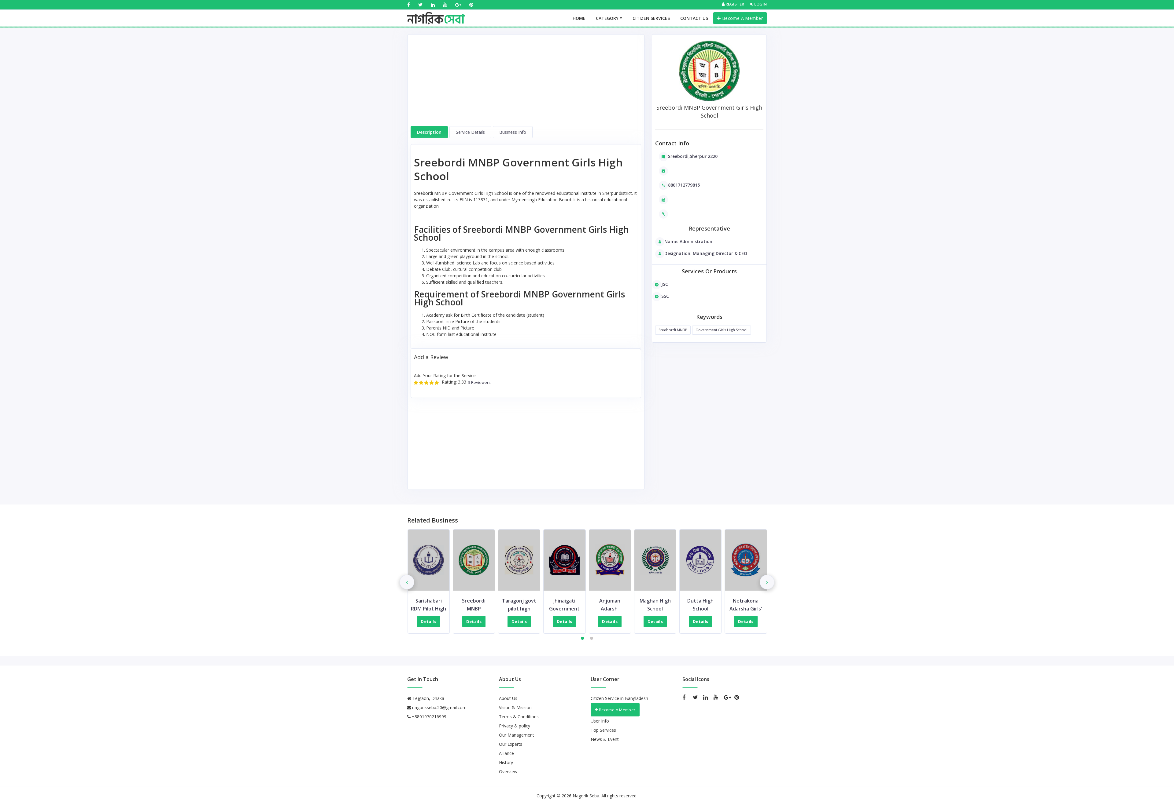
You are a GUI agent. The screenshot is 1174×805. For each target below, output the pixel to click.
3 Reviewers (478, 382)
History (506, 762)
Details (429, 621)
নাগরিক (435, 14)
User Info (600, 721)
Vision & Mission (515, 707)
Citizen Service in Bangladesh (619, 698)
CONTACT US (694, 18)
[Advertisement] (526, 83)
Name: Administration (688, 241)
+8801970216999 (428, 716)
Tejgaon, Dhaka (427, 698)
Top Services (603, 730)
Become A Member (742, 18)
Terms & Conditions (519, 716)
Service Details (470, 132)
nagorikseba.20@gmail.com (439, 707)
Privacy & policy (514, 726)
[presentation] (407, 582)
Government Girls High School (722, 330)
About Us (508, 698)
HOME (579, 18)
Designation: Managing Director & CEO (705, 253)
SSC (665, 296)
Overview (508, 771)
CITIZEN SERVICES (651, 18)
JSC (664, 284)
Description (429, 132)
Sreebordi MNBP (673, 330)
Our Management (516, 735)
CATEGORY (608, 18)
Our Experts (510, 744)
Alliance (506, 753)
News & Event (605, 739)
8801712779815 (684, 185)
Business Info (512, 132)
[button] (582, 638)
